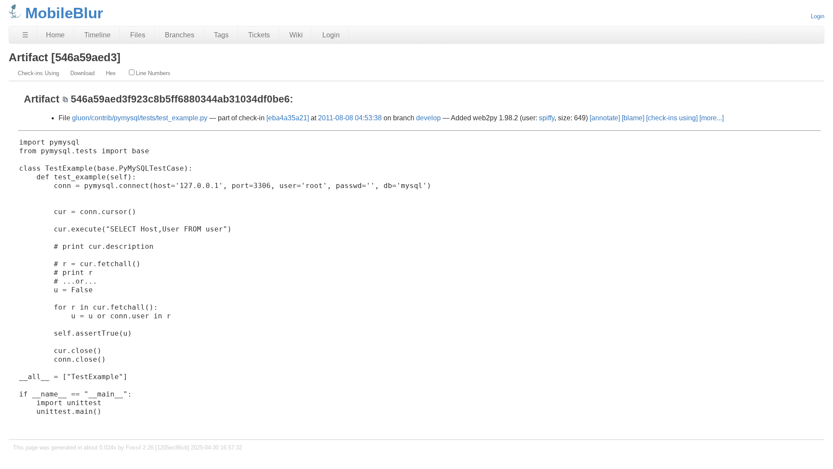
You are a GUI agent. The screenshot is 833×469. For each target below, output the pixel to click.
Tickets (259, 35)
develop (428, 118)
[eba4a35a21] (287, 118)
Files (137, 35)
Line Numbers (153, 73)
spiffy (546, 118)
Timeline (97, 35)
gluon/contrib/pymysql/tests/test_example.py (139, 118)
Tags (221, 35)
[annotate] (605, 118)
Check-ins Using (38, 73)
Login (817, 16)
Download (82, 73)
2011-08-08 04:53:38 (350, 118)
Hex (111, 73)
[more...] (711, 118)
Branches (179, 35)
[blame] (633, 118)
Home (55, 35)
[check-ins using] (672, 118)
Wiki (296, 35)
